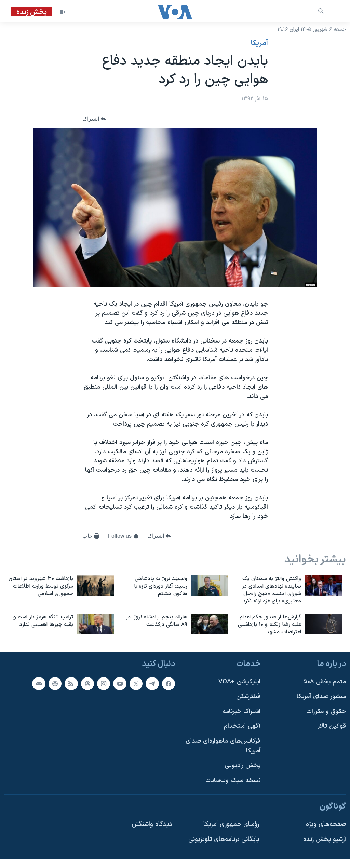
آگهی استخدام (242, 726)
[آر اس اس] (71, 683)
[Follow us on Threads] (87, 683)
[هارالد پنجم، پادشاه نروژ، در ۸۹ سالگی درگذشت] (209, 624)
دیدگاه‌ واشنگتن (152, 824)
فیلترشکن (248, 696)
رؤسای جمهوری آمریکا (231, 824)
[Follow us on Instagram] (103, 683)
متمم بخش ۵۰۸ (324, 681)
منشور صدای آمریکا (321, 696)
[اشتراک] (38, 683)
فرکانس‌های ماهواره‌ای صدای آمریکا (223, 746)
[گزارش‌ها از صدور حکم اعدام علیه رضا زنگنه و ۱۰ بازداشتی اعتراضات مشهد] (323, 624)
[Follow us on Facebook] (168, 683)
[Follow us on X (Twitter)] (136, 683)
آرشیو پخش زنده (324, 839)
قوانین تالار (332, 726)
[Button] (94, 119)
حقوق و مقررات (326, 711)
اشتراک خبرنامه (241, 711)
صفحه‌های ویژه (326, 824)
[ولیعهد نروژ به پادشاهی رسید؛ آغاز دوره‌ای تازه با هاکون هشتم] (209, 585)
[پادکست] (55, 683)
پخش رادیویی (242, 765)
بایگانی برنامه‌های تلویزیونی (223, 839)
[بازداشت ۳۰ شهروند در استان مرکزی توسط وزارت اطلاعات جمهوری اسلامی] (95, 585)
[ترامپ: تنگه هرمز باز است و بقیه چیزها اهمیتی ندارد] (95, 624)
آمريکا (259, 43)
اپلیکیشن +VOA (239, 681)
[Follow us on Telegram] (152, 683)
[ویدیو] (62, 12)
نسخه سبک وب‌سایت (232, 780)
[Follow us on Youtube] (119, 683)
